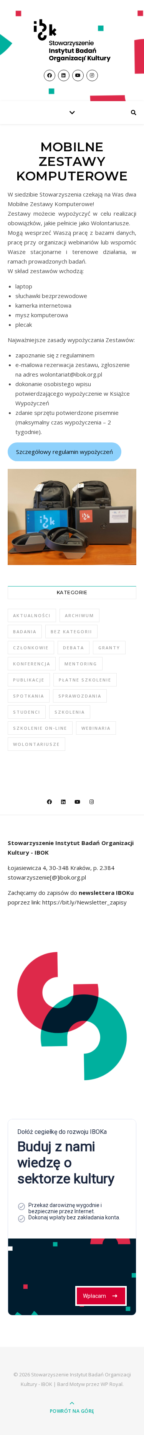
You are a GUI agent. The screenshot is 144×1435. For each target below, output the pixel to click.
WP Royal (111, 1384)
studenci (26, 712)
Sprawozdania (79, 696)
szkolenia (70, 712)
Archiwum (79, 615)
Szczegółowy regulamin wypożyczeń (64, 451)
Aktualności (32, 615)
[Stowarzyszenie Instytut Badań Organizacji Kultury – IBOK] (72, 40)
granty (109, 647)
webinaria (96, 728)
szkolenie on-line (40, 728)
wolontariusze (36, 744)
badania (24, 631)
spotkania (28, 696)
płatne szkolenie (85, 680)
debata (73, 647)
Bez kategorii (71, 631)
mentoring (81, 664)
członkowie (31, 647)
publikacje (29, 680)
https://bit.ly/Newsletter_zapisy (84, 902)
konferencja (31, 664)
